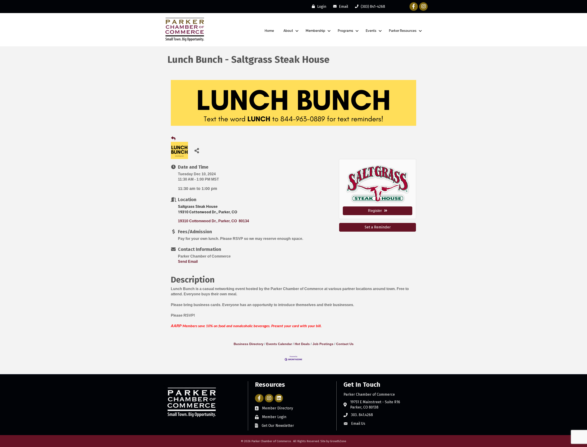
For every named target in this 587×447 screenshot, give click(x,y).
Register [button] (375, 211)
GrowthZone (338, 441)
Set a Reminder (378, 227)
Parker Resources (402, 31)
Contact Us (345, 344)
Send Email (188, 261)
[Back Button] (173, 138)
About (288, 31)
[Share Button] (196, 150)
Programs (345, 31)
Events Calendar (279, 344)
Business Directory (248, 344)
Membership (315, 31)
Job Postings (323, 344)
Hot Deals (302, 344)
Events (371, 31)
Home (269, 31)
